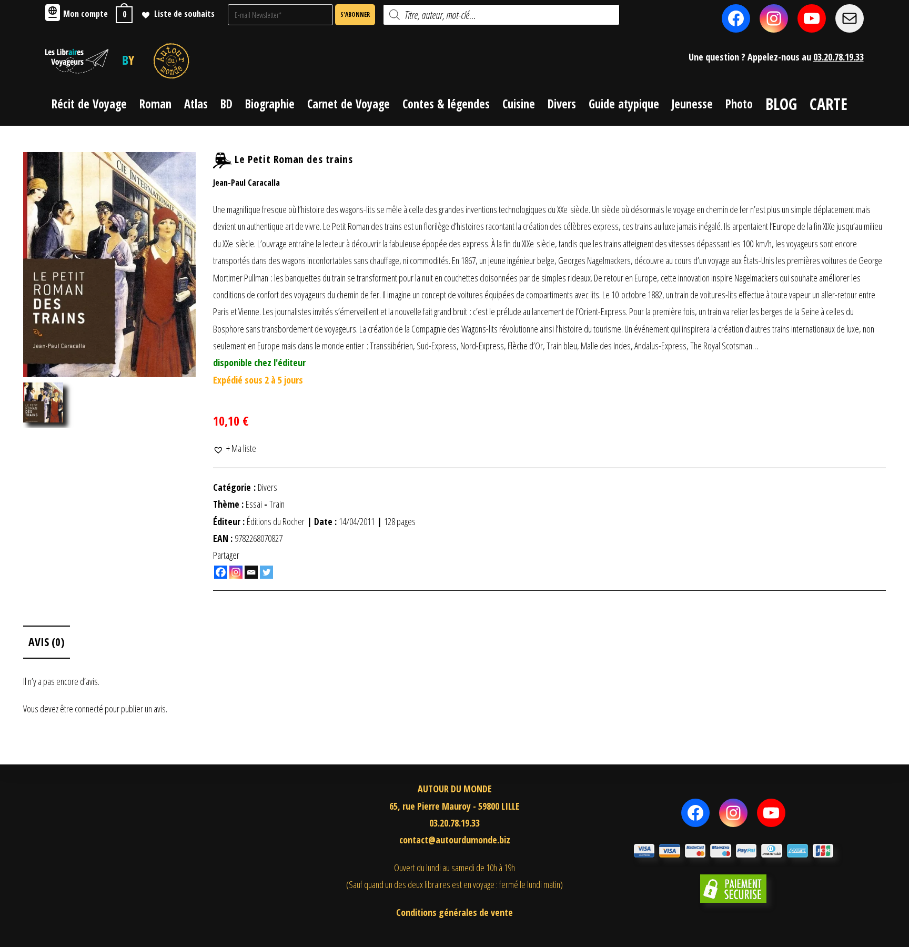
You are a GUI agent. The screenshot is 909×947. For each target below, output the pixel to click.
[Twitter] (266, 572)
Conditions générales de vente (454, 912)
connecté (89, 708)
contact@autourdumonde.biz (454, 839)
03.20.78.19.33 (838, 57)
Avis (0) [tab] (46, 641)
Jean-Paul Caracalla (246, 182)
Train (277, 504)
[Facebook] (220, 572)
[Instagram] (236, 572)
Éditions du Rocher (276, 521)
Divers (267, 487)
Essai (254, 504)
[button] (234, 448)
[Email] (251, 572)
